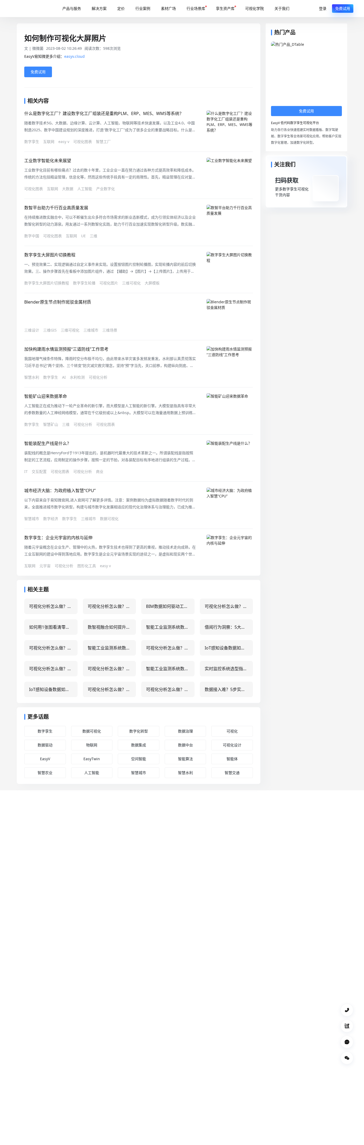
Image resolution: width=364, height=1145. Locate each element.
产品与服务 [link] (71, 8)
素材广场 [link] (168, 8)
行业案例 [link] (142, 8)
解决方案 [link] (99, 8)
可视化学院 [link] (254, 8)
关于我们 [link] (281, 8)
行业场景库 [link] (196, 8)
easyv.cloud (74, 56)
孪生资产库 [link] (225, 8)
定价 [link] (121, 8)
